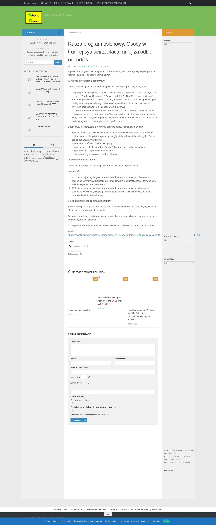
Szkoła (34, 158)
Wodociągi (51, 157)
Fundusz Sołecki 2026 (45, 127)
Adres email (120, 359)
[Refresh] (89, 383)
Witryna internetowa (79, 367)
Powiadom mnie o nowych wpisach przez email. (90, 414)
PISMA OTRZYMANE (64, 3)
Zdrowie (29, 161)
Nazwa (73, 359)
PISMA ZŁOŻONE (85, 3)
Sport (27, 157)
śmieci (37, 161)
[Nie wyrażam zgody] (213, 521)
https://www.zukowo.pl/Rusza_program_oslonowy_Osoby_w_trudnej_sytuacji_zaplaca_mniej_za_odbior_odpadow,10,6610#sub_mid (134, 235)
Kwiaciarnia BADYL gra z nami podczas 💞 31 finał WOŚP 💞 (110, 301)
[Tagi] (33, 145)
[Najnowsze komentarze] (52, 145)
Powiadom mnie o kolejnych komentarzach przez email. (94, 407)
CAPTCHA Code (77, 396)
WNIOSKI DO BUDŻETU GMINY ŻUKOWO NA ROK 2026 (47, 116)
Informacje (74, 32)
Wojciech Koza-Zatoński (86, 66)
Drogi (38, 151)
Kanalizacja (53, 151)
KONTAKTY (45, 3)
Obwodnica (35, 155)
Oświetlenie (46, 154)
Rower (55, 155)
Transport (39, 158)
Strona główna (30, 3)
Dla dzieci (29, 151)
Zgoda (166, 521)
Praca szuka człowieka (79, 310)
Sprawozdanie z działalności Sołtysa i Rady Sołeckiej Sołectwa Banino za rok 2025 (48, 79)
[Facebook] (59, 32)
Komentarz (75, 342)
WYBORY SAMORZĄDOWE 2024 (112, 3)
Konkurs (28, 154)
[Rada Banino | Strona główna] (34, 17)
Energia (44, 152)
